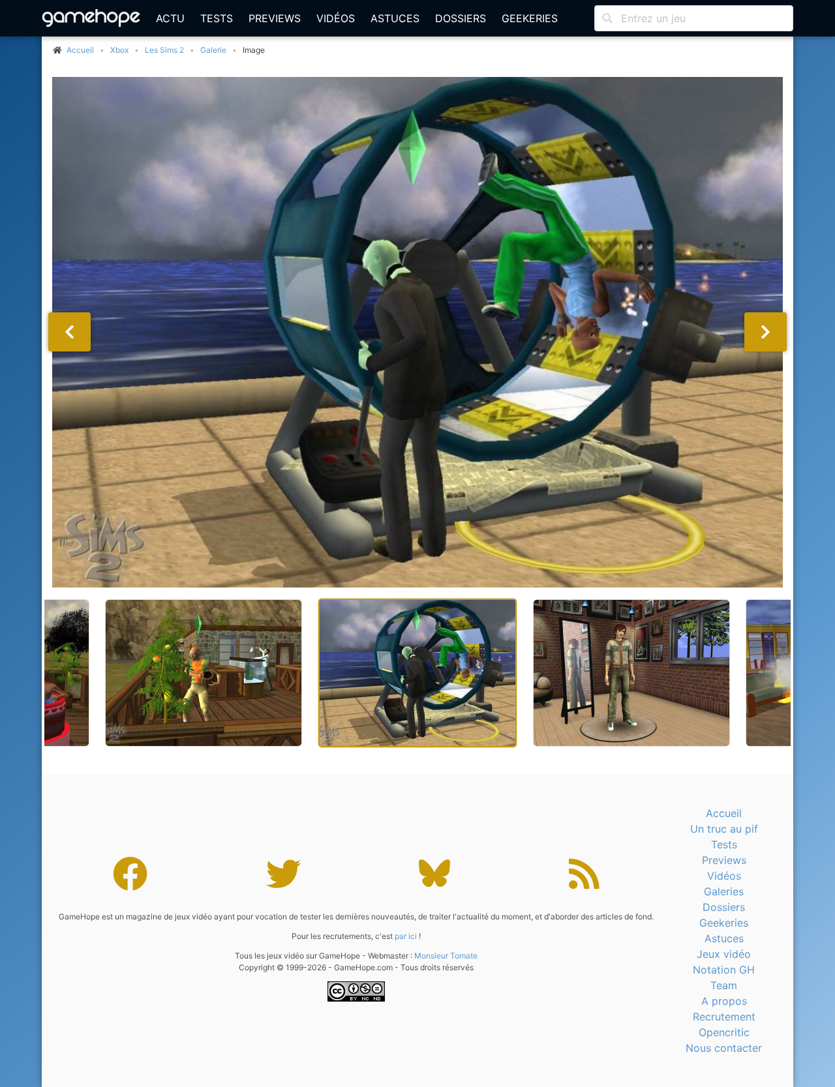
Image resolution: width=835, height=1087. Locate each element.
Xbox (119, 50)
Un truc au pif (724, 828)
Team (723, 985)
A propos (724, 1000)
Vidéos (335, 18)
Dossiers (460, 18)
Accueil (724, 813)
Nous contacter (724, 1047)
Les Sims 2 (164, 50)
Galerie (213, 50)
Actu (170, 18)
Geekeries (530, 18)
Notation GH (724, 969)
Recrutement (724, 1016)
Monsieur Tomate (446, 955)
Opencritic (724, 1032)
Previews (275, 18)
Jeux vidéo (724, 953)
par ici (406, 936)
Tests (216, 18)
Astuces (395, 18)
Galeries (724, 891)
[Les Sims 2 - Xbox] (417, 332)
